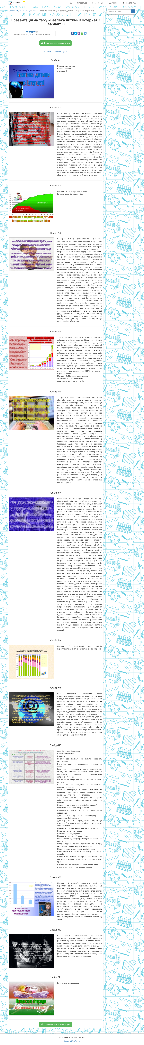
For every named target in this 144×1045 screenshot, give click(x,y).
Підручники (113, 3)
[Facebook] (72, 33)
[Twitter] (75, 33)
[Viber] (79, 33)
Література (82, 3)
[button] (55, 43)
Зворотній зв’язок (72, 1041)
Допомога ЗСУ (129, 3)
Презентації (97, 3)
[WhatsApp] (82, 33)
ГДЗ (71, 3)
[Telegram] (85, 33)
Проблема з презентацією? (56, 51)
